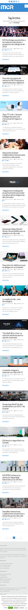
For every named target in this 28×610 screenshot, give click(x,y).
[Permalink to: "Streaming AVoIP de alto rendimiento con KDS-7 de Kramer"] (14, 396)
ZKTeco (8, 483)
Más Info (22, 607)
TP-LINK (7, 124)
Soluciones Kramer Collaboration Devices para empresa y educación (13, 154)
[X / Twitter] (11, 1)
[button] (26, 6)
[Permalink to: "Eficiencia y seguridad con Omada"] (14, 432)
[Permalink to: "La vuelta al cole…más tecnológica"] (14, 290)
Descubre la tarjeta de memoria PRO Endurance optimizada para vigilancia (13, 80)
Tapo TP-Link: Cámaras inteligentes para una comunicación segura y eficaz (12, 117)
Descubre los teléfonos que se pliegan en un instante (13, 266)
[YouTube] (16, 1)
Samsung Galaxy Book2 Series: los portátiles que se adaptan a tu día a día (13, 231)
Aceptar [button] (10, 607)
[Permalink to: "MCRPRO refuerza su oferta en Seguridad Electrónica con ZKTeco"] (14, 466)
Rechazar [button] (16, 607)
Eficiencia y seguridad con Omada (13, 441)
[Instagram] (18, 1)
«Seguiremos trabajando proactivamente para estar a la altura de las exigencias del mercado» (13, 193)
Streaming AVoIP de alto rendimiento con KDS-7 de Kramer (13, 406)
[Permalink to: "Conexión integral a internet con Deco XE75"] (14, 361)
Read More (5, 59)
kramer (5, 160)
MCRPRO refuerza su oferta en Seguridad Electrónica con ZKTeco (12, 477)
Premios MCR (9, 50)
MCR (4, 50)
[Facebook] (9, 1)
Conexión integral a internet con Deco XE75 (12, 371)
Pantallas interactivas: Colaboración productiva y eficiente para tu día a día (13, 513)
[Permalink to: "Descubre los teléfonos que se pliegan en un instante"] (14, 256)
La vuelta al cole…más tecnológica (11, 300)
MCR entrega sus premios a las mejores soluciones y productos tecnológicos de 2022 (14, 43)
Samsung (8, 86)
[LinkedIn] (14, 1)
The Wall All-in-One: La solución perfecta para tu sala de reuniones (12, 335)
